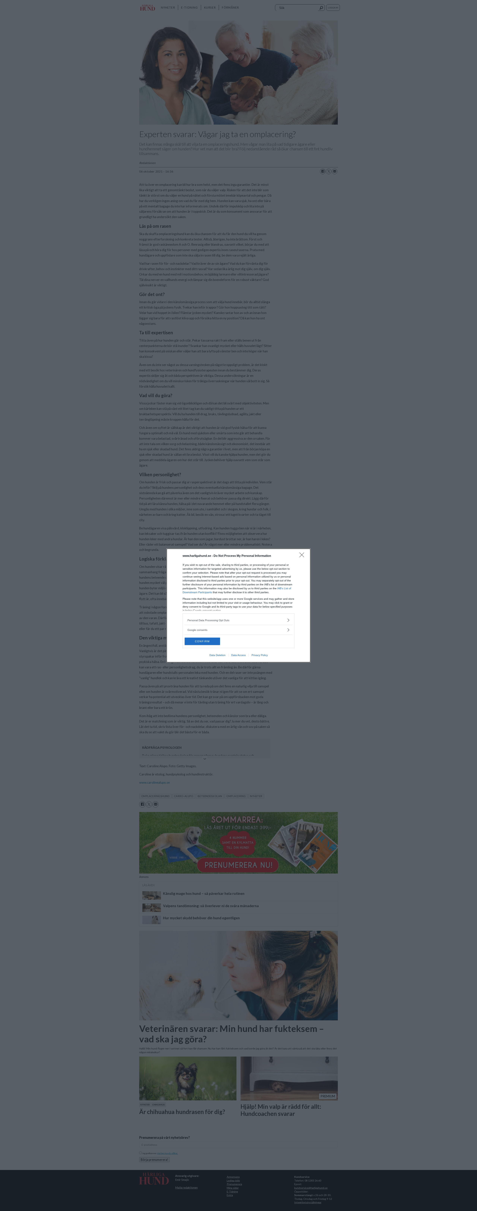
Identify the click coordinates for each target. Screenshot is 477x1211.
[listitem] (238, 620)
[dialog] (238, 605)
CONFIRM (202, 641)
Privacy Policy (260, 655)
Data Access (238, 655)
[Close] (303, 556)
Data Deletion (217, 655)
